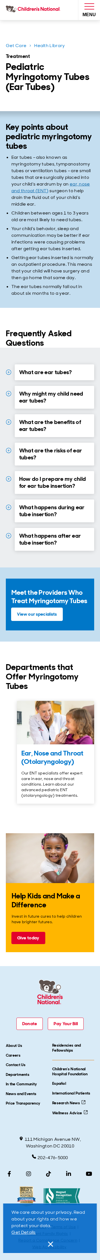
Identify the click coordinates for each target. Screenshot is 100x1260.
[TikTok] (48, 1174)
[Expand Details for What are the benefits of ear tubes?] (8, 422)
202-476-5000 (53, 1158)
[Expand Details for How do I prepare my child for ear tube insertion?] (8, 479)
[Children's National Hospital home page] (34, 10)
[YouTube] (89, 1174)
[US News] (26, 1196)
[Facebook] (9, 1174)
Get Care (16, 45)
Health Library (49, 45)
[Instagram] (28, 1174)
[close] (50, 1244)
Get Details (23, 1232)
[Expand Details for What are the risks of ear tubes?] (8, 450)
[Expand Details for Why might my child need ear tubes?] (8, 393)
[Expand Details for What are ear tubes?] (8, 372)
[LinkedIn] (68, 1174)
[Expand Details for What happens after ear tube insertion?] (8, 535)
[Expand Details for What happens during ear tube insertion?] (8, 507)
